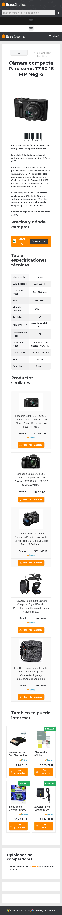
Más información (32, 445)
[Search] (57, 12)
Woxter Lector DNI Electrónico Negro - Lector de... (18, 754)
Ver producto (19, 771)
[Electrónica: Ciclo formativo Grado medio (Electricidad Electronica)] (18, 794)
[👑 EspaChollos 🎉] (13, 36)
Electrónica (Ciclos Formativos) (41, 754)
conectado (34, 866)
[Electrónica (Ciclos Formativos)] (43, 740)
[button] (31, 20)
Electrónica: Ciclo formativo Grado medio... (17, 808)
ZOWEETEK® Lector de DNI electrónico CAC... (42, 808)
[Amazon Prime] (31, 437)
